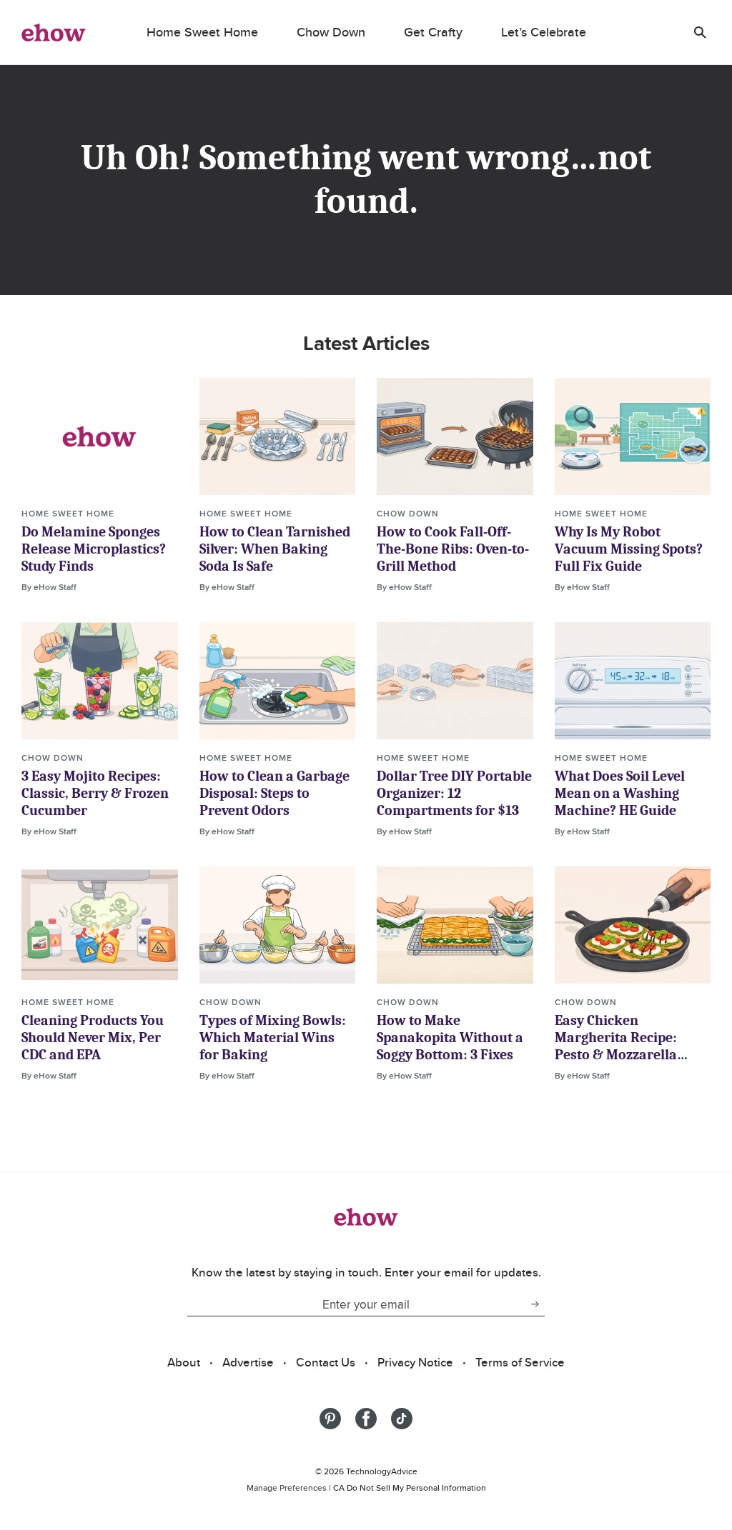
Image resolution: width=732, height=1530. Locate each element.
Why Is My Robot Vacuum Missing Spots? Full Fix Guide (629, 549)
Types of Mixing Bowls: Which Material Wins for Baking (272, 1037)
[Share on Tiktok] (401, 1418)
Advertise (248, 1362)
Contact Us (325, 1362)
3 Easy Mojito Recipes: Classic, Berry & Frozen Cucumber (95, 793)
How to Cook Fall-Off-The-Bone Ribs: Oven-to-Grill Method (453, 549)
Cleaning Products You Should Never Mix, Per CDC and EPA (92, 1037)
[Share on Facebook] (366, 1418)
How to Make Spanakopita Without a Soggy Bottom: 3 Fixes (450, 1037)
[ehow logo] (53, 32)
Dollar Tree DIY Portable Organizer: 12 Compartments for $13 (454, 793)
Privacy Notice (415, 1362)
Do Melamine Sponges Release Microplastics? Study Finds (93, 549)
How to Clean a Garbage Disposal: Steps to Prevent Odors (274, 793)
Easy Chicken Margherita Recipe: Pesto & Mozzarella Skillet (616, 1046)
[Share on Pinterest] (330, 1418)
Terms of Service (520, 1362)
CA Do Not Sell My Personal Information (409, 1487)
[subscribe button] (535, 1304)
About (183, 1362)
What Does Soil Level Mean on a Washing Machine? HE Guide (620, 793)
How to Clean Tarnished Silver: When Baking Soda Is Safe (274, 549)
